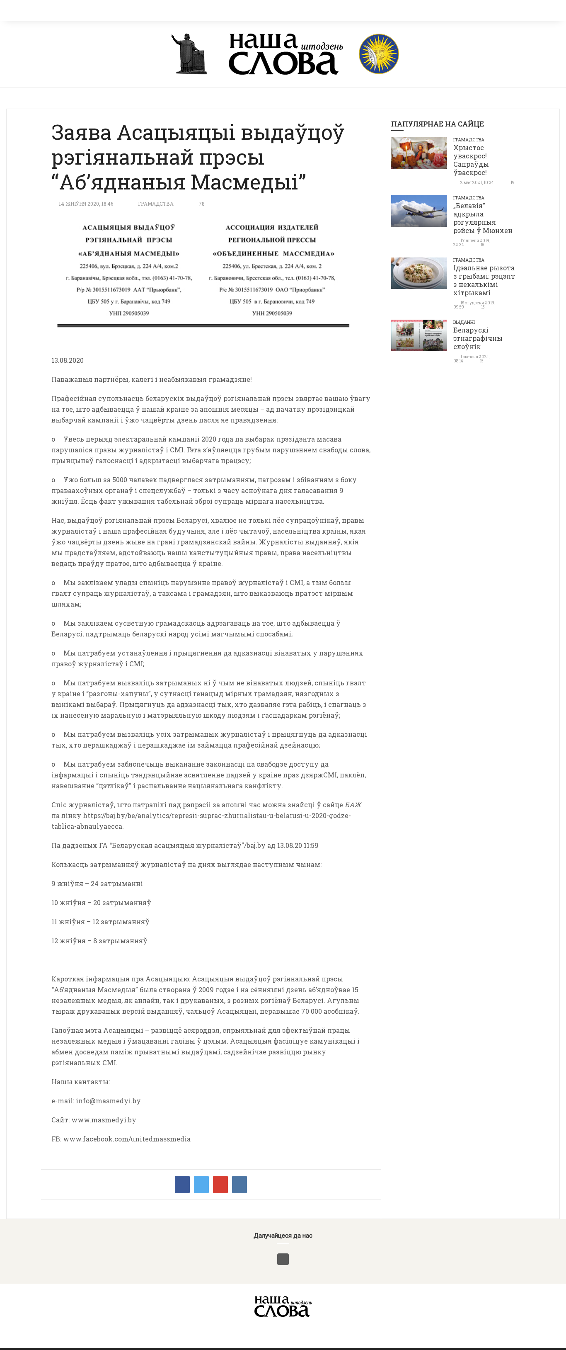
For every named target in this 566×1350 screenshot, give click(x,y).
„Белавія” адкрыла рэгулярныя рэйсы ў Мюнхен (483, 218)
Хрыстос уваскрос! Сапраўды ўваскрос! (471, 160)
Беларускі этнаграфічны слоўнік (478, 338)
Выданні (464, 322)
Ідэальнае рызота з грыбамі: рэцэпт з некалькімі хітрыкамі (484, 280)
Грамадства (156, 203)
